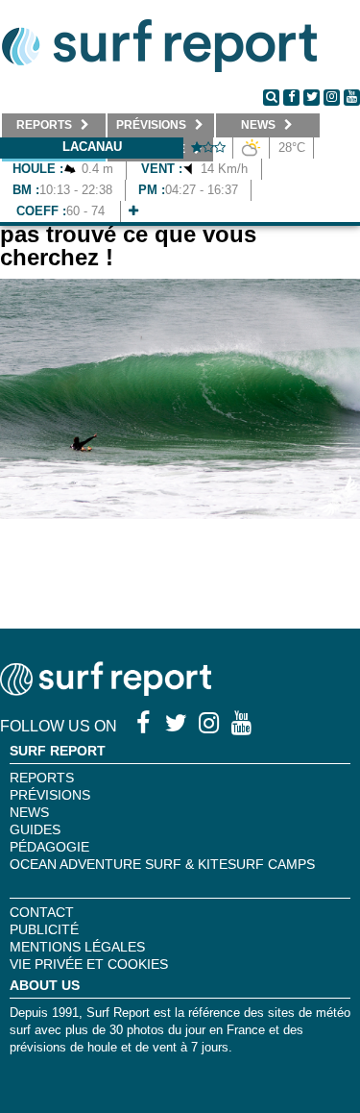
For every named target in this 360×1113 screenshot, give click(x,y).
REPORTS (42, 777)
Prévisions (50, 795)
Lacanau (92, 146)
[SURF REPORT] (105, 690)
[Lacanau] (133, 211)
